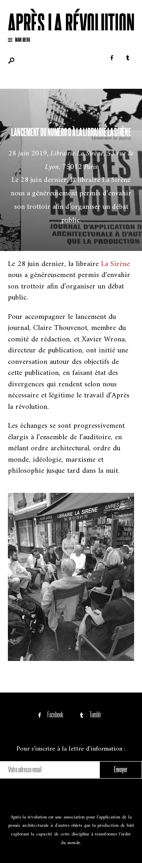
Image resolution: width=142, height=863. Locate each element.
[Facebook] (111, 58)
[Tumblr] (127, 58)
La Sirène (115, 264)
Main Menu (22, 39)
